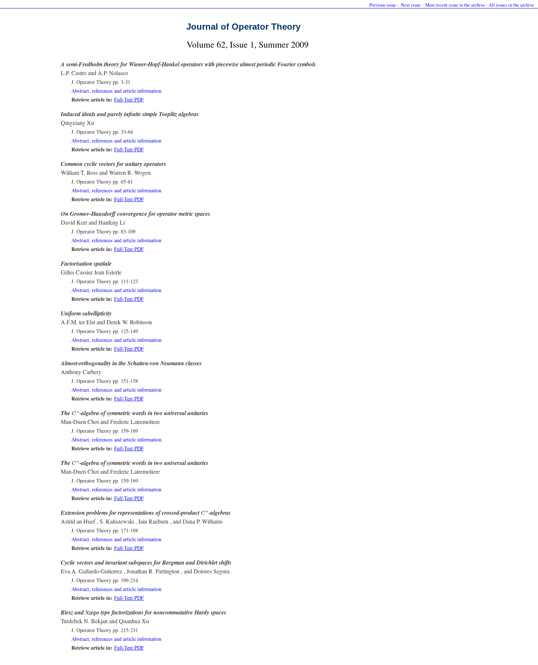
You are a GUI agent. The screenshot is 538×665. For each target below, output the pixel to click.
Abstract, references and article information (116, 90)
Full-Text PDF (129, 99)
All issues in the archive (511, 4)
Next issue (411, 4)
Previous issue (382, 4)
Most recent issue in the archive (455, 4)
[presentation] (75, 413)
